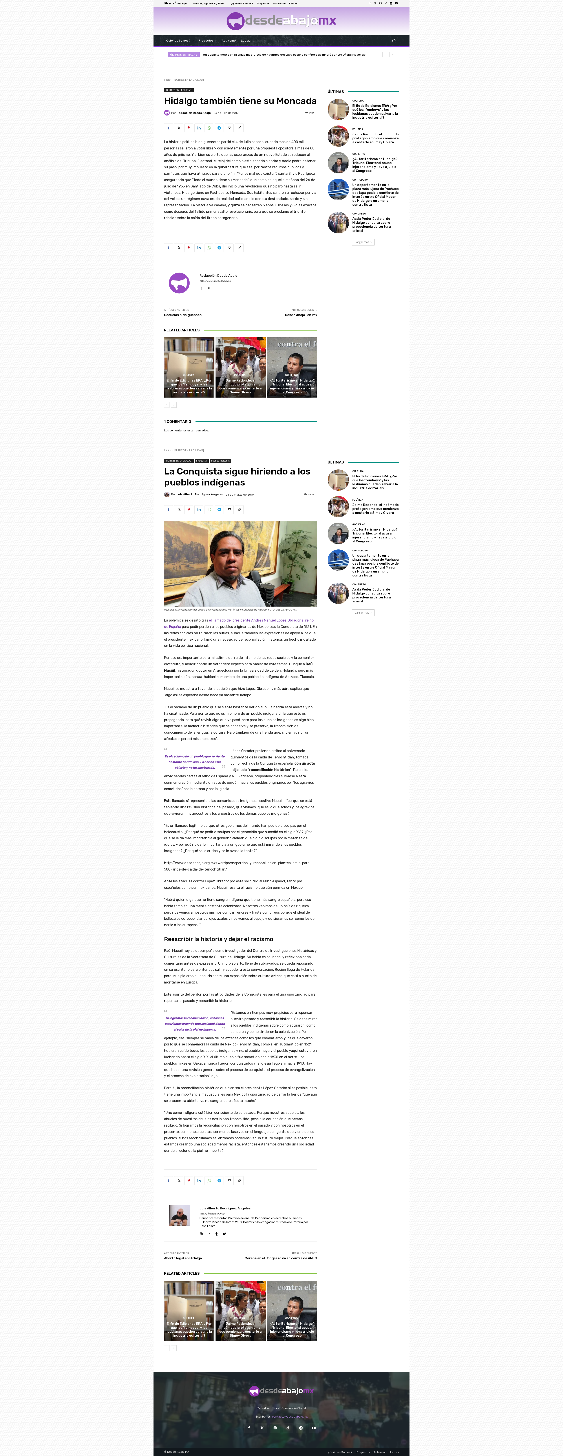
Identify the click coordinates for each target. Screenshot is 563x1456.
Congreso (359, 214)
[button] (394, 40)
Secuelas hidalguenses (183, 315)
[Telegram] (391, 3)
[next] (392, 54)
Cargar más (362, 242)
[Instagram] (380, 3)
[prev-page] (167, 405)
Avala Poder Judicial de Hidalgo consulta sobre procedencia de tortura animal (260, 54)
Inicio (167, 80)
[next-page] (174, 405)
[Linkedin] (198, 128)
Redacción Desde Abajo (194, 112)
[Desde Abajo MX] (281, 21)
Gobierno (291, 375)
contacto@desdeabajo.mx (290, 1416)
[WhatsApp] (209, 128)
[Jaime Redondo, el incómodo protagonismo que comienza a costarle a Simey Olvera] (241, 367)
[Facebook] (370, 3)
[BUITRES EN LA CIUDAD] (189, 80)
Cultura (188, 375)
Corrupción (360, 180)
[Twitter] (375, 3)
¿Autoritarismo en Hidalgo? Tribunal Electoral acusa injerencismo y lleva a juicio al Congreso (292, 386)
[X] (178, 128)
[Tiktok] (385, 3)
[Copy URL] (239, 128)
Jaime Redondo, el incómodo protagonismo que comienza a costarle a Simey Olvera (240, 386)
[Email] (229, 128)
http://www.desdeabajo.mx (215, 281)
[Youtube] (396, 3)
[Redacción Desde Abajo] (167, 113)
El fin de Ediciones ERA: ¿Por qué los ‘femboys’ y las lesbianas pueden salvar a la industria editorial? (189, 386)
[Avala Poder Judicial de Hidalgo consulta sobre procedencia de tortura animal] (338, 222)
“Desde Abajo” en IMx (300, 315)
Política (240, 375)
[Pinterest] (188, 128)
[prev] (385, 54)
